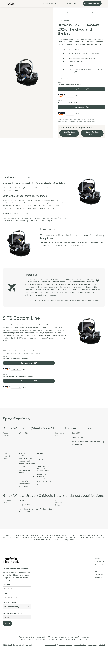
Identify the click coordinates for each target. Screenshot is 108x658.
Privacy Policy (92, 645)
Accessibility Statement (65, 645)
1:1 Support (39, 3)
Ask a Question (99, 564)
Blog (70, 3)
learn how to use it (35, 295)
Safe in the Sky (93, 300)
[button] (51, 3)
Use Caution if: (68, 65)
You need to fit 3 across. (74, 61)
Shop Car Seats (99, 574)
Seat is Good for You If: (71, 49)
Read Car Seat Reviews (69, 133)
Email (5, 593)
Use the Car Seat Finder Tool (92, 133)
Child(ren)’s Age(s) (9, 602)
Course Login (98, 577)
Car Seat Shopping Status (12, 613)
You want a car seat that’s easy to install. (80, 59)
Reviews (96, 568)
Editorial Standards (50, 645)
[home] (10, 3)
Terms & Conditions (80, 645)
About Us (97, 558)
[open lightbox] (26, 72)
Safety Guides (50, 3)
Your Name (7, 584)
